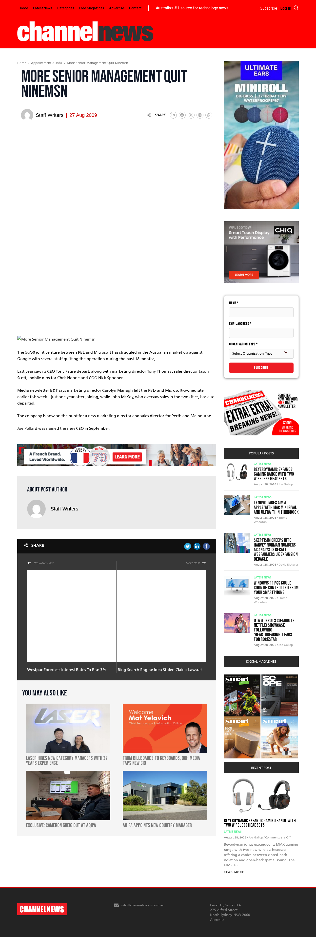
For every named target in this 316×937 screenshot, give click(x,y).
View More (234, 677)
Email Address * (240, 324)
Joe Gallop (285, 484)
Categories (65, 8)
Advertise (116, 8)
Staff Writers (64, 508)
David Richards (288, 564)
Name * (234, 303)
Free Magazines (91, 8)
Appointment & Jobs (46, 63)
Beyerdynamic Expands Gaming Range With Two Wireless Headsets (274, 474)
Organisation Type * (243, 344)
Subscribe (261, 368)
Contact (135, 8)
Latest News (42, 8)
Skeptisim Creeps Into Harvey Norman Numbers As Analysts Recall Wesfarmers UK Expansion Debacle (276, 549)
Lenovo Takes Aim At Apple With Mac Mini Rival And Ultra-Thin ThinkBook (276, 507)
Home (23, 8)
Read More (234, 872)
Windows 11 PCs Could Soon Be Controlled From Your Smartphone (276, 587)
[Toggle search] (296, 7)
